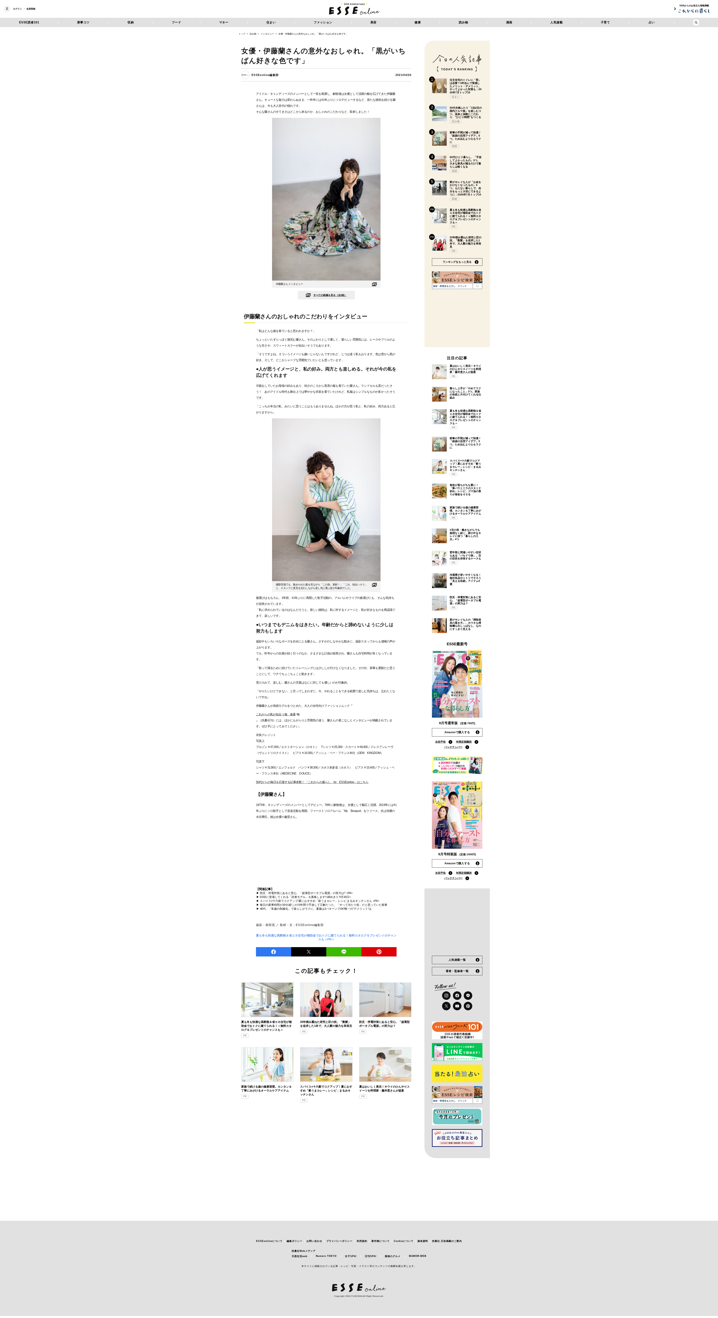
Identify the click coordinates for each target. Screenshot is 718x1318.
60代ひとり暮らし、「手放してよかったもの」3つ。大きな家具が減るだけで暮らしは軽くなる (465, 162)
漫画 (509, 22)
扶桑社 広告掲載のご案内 (447, 1241)
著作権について (380, 1241)
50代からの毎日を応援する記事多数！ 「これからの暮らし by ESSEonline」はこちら (312, 782)
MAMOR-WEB (417, 1256)
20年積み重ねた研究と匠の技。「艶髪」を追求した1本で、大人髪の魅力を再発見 (326, 1023)
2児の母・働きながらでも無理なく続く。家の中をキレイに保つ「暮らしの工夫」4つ (465, 534)
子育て (605, 22)
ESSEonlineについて (269, 1241)
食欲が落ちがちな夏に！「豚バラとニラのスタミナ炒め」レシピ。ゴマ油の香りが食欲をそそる (465, 489)
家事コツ (83, 22)
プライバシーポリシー (339, 1241)
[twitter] (308, 951)
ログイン (17, 8)
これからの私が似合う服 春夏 (276, 714)
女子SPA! (351, 1256)
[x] (446, 1006)
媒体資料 (423, 1241)
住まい (271, 22)
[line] (343, 951)
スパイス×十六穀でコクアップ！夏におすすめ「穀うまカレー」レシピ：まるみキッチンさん (326, 1090)
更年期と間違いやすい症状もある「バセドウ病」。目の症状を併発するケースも (465, 555)
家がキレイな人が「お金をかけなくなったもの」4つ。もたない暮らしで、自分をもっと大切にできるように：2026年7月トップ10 (465, 188)
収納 (131, 22)
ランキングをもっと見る (457, 261)
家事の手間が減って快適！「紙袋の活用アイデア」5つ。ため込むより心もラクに (465, 137)
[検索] (477, 286)
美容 (373, 22)
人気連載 (556, 22)
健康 (418, 22)
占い (652, 22)
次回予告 (440, 741)
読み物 (463, 22)
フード (176, 22)
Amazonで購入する (457, 732)
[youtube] (457, 1006)
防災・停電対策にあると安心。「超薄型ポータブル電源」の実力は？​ (384, 1023)
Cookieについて (403, 1241)
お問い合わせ (314, 1241)
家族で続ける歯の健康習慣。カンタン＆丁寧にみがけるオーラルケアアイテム (266, 1088)
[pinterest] (468, 1006)
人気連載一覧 (457, 959)
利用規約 (362, 1241)
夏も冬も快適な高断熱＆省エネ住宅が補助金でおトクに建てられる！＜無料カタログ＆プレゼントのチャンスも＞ (266, 1025)
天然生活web (299, 1256)
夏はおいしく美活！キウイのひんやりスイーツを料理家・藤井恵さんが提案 (384, 1088)
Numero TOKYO (326, 1256)
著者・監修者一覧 (457, 971)
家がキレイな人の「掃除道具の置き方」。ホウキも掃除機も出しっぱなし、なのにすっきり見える (465, 624)
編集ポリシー (294, 1241)
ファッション (323, 22)
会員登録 (30, 8)
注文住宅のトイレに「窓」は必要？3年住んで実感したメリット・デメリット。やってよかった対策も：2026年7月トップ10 (465, 86)
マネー (223, 22)
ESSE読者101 (29, 22)
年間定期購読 (464, 741)
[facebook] (273, 951)
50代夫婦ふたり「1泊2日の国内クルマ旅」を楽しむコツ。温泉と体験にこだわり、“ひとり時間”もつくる (466, 112)
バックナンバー (453, 747)
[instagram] (446, 995)
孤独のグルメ (393, 1256)
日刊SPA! (370, 1256)
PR (245, 1035)
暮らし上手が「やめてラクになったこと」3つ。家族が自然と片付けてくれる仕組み (465, 393)
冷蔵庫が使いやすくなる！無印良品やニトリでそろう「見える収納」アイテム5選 (465, 579)
